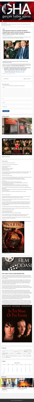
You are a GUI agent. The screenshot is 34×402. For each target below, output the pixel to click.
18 (8, 369)
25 (8, 371)
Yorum (3, 87)
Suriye (14, 73)
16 (29, 368)
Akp (25, 350)
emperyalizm (5, 353)
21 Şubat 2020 (4, 35)
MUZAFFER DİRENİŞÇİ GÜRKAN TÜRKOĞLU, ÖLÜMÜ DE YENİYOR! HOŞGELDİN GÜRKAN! (25, 389)
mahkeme (10, 356)
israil (2, 356)
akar (4, 73)
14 (21, 368)
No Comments (10, 35)
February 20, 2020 (20, 71)
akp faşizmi (29, 350)
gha (7, 35)
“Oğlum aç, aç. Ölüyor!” (26, 78)
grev (27, 353)
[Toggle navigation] (2, 21)
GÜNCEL (3, 29)
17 (4, 369)
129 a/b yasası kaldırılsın (5, 350)
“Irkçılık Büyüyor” (6, 78)
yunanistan (3, 357)
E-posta (3, 102)
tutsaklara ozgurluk (28, 356)
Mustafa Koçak (14, 356)
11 (8, 368)
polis (17, 356)
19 (12, 369)
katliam (7, 356)
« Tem (3, 373)
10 (4, 368)
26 (12, 371)
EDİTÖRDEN (3, 386)
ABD (11, 350)
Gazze (16, 353)
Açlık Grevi (16, 351)
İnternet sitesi (4, 106)
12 (12, 368)
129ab (9, 350)
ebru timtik (30, 351)
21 (21, 369)
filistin (11, 353)
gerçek (18, 353)
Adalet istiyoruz (21, 350)
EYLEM (9, 353)
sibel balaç (19, 356)
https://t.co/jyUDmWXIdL (9, 70)
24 (4, 371)
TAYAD (24, 356)
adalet (17, 350)
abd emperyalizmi (14, 350)
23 (29, 369)
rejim (12, 73)
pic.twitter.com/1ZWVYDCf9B (19, 70)
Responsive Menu (32, 0)
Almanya (3, 351)
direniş (26, 351)
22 (25, 369)
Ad (2, 98)
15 (25, 368)
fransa (14, 353)
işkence (5, 356)
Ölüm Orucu (8, 357)
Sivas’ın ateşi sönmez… (7, 388)
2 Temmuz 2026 (4, 389)
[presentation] (30, 376)
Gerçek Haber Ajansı (23, 353)
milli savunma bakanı (9, 73)
